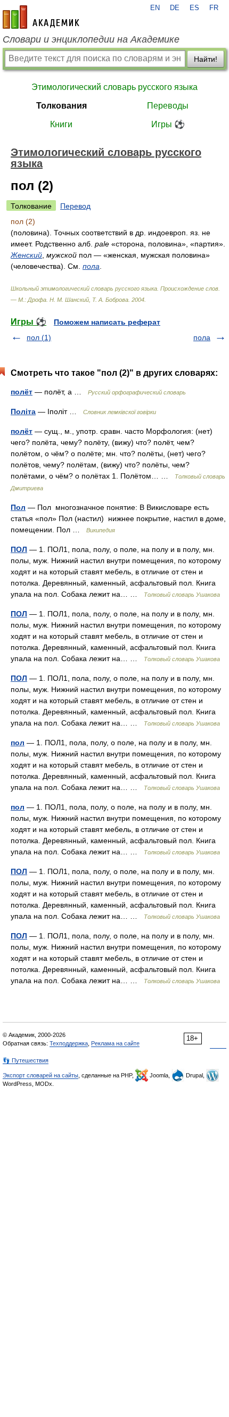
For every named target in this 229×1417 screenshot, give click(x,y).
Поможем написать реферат (107, 322)
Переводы (168, 105)
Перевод (75, 206)
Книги (61, 124)
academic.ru (41, 17)
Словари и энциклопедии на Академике (91, 39)
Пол (18, 507)
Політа (23, 411)
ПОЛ (19, 549)
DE (174, 8)
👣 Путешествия (25, 1060)
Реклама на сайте (115, 1043)
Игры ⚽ (168, 124)
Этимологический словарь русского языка (114, 87)
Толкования (61, 105)
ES (194, 8)
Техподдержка (69, 1043)
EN (155, 8)
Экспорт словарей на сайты (40, 1075)
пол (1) (39, 337)
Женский (26, 255)
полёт (21, 392)
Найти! (205, 59)
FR (213, 8)
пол (17, 742)
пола (91, 266)
